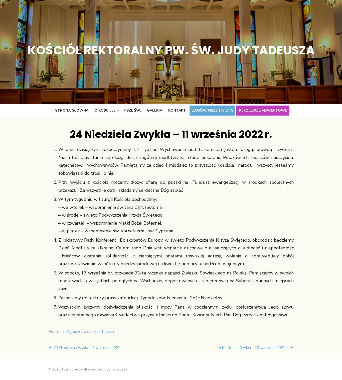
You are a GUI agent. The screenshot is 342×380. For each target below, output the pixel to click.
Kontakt (177, 110)
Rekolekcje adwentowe (263, 110)
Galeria (154, 110)
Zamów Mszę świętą (212, 110)
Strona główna (71, 110)
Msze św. (132, 110)
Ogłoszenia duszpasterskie (90, 331)
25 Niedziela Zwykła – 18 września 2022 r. (252, 347)
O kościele (104, 110)
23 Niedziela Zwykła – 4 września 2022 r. (88, 347)
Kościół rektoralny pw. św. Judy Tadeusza (171, 50)
